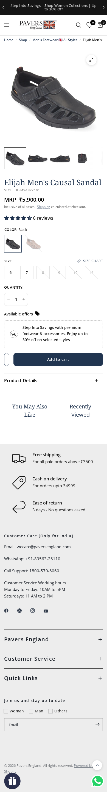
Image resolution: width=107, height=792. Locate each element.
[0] (99, 25)
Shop (23, 39)
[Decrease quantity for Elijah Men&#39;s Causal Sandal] (8, 299)
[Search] (78, 25)
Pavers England (26, 639)
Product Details (21, 381)
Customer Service (30, 658)
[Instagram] (36, 611)
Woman (17, 710)
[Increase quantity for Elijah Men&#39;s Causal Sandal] (23, 299)
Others (60, 710)
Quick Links (21, 678)
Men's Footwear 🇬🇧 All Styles (54, 39)
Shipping (43, 206)
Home (8, 39)
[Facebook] (10, 611)
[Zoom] (91, 60)
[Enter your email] (97, 724)
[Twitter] (23, 611)
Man (39, 710)
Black (13, 244)
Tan (33, 244)
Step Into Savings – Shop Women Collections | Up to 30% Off (53, 7)
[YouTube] (50, 611)
